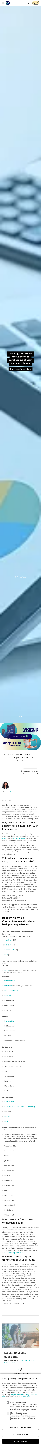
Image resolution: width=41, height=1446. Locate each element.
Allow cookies (20, 1441)
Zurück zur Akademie (30, 771)
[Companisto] (7, 3)
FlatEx (6, 970)
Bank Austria (9, 1021)
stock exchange (19, 838)
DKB (6, 955)
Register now (19, 736)
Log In (28, 3)
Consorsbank (9, 950)
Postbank (7, 995)
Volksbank (8, 985)
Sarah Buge (8, 791)
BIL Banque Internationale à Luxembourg (19, 1106)
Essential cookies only (20, 1427)
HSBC (6, 1121)
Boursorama (9, 1101)
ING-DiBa (7, 945)
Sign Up (35, 3)
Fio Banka (7, 1116)
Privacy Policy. (25, 1397)
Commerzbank (9, 981)
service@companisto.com (13, 1252)
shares (4, 838)
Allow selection (20, 1434)
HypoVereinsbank (11, 990)
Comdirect (8, 940)
